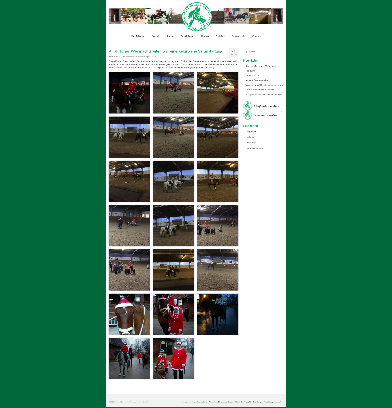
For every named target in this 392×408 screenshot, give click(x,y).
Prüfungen (252, 142)
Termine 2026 (252, 75)
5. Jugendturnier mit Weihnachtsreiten (263, 94)
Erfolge (250, 137)
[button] (221, 402)
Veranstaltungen (144, 57)
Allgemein (251, 131)
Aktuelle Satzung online (256, 80)
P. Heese (117, 57)
